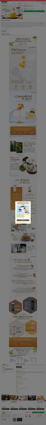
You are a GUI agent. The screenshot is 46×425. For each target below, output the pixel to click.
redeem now (23, 220)
